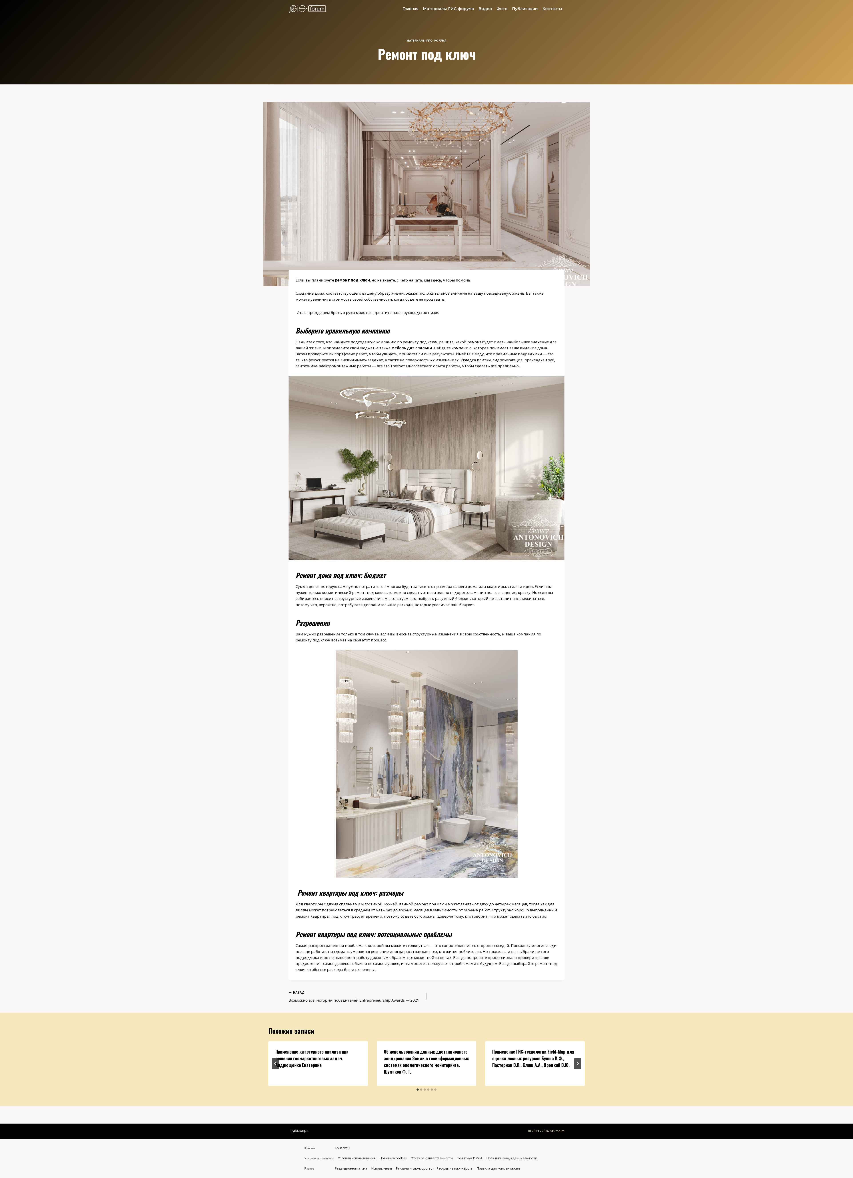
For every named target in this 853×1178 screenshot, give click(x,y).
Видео (485, 8)
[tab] (418, 1089)
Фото (502, 8)
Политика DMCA (469, 1158)
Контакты (552, 8)
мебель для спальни (411, 347)
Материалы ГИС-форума (448, 8)
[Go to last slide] (275, 1063)
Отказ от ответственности (432, 1158)
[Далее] (577, 1063)
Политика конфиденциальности (511, 1158)
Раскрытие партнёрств (454, 1168)
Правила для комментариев (498, 1168)
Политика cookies (393, 1158)
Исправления (381, 1168)
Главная (411, 8)
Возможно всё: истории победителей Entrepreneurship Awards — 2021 (354, 996)
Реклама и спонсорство (414, 1168)
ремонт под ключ (352, 280)
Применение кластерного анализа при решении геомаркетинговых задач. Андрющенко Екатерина (312, 1058)
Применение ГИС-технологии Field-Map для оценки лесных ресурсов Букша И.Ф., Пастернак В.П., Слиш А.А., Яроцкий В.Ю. (533, 1058)
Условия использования (356, 1158)
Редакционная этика (351, 1168)
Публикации (525, 8)
